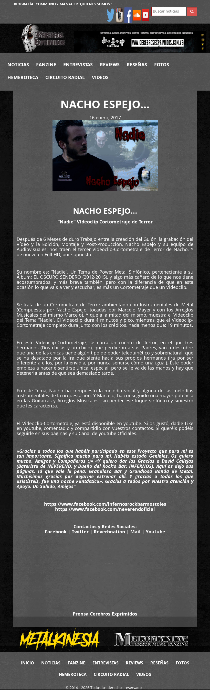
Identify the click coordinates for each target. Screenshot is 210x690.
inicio (27, 663)
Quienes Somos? (96, 4)
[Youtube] (145, 14)
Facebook (56, 532)
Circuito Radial (65, 77)
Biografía (24, 4)
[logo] (43, 38)
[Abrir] (140, 41)
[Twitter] (110, 14)
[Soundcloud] (137, 14)
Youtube (155, 532)
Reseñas (137, 64)
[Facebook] (128, 14)
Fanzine (46, 64)
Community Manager (57, 4)
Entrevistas (78, 64)
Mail (135, 532)
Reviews (110, 64)
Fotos (161, 64)
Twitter (80, 532)
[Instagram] (119, 14)
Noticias (18, 64)
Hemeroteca (22, 77)
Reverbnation (109, 532)
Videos (100, 77)
